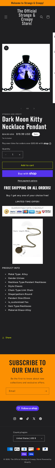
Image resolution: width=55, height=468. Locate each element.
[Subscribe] (46, 391)
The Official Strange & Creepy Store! (26, 459)
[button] (6, 17)
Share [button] (8, 337)
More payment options (27, 181)
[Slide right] (34, 108)
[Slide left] (21, 108)
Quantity (6, 149)
